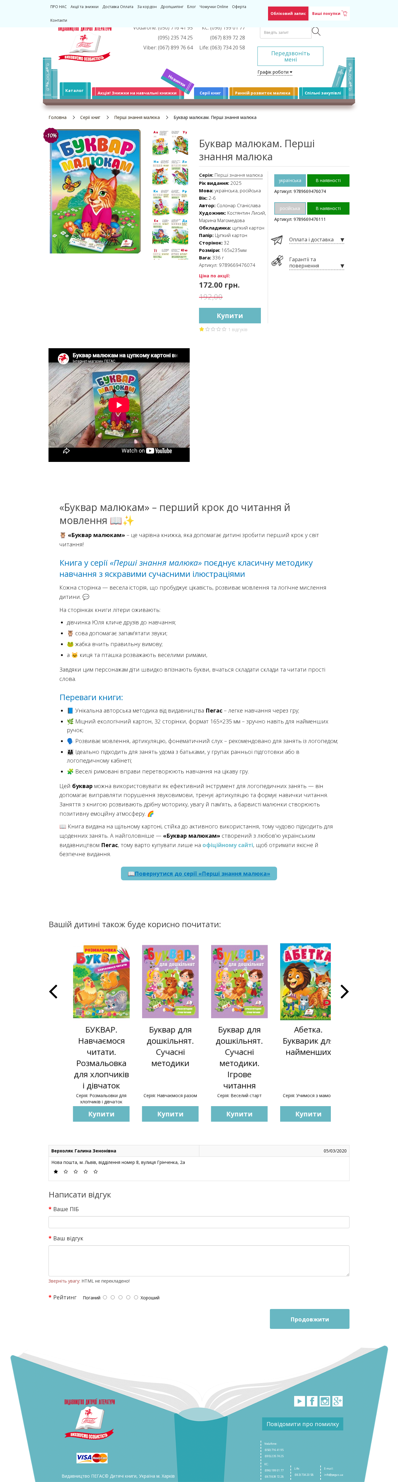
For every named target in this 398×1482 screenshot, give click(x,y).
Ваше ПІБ (66, 1208)
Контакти (58, 20)
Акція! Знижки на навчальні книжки (137, 93)
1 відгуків (238, 329)
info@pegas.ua (333, 1475)
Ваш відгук (68, 1237)
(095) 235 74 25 (274, 1456)
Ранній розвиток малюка (262, 93)
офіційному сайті (227, 845)
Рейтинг (64, 1296)
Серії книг (210, 93)
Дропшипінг (171, 6)
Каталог (74, 90)
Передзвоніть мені (290, 56)
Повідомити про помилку (302, 1424)
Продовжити (309, 1319)
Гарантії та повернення (304, 262)
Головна (58, 117)
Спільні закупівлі (323, 93)
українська (290, 180)
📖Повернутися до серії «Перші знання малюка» (199, 873)
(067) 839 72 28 (274, 1477)
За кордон (147, 6)
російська (290, 208)
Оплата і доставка (311, 239)
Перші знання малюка (137, 117)
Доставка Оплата (117, 6)
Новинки (177, 80)
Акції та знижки (85, 6)
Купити (230, 315)
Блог (191, 6)
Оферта (239, 6)
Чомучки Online (214, 6)
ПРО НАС (58, 6)
